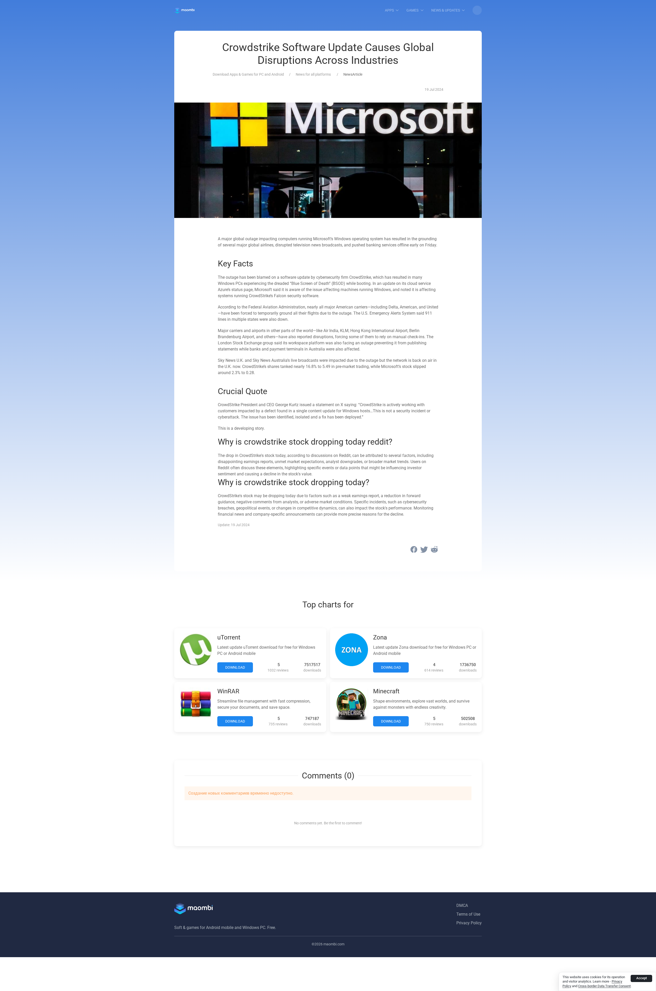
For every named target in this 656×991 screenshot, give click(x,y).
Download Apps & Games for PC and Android (248, 74)
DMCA (462, 905)
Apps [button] (389, 10)
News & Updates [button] (445, 10)
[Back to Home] (184, 10)
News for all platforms (314, 74)
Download (235, 667)
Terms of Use (468, 914)
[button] (477, 10)
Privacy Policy (469, 922)
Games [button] (412, 10)
